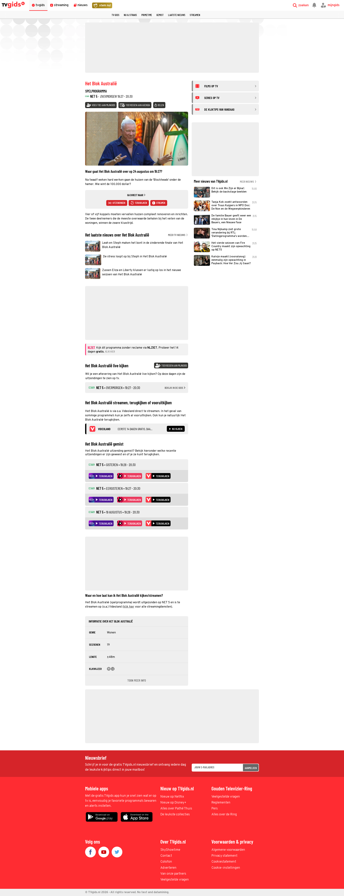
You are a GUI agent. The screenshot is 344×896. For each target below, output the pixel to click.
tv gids (115, 15)
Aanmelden (251, 768)
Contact (166, 856)
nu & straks (130, 15)
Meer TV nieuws (177, 235)
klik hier (128, 607)
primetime (146, 15)
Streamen (195, 15)
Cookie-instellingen (225, 868)
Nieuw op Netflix (172, 797)
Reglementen (220, 803)
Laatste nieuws (176, 15)
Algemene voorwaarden (228, 850)
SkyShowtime (170, 850)
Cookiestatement (223, 862)
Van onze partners (173, 874)
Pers (214, 809)
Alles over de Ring (224, 814)
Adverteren (168, 868)
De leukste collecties (175, 814)
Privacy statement (224, 856)
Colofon (166, 862)
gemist (160, 15)
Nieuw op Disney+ (173, 803)
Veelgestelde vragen (225, 797)
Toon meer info (136, 680)
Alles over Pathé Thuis (176, 809)
